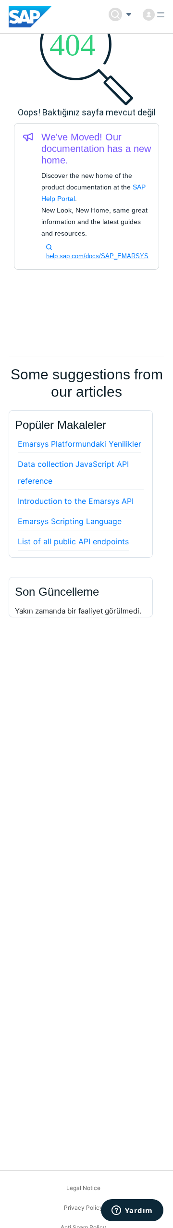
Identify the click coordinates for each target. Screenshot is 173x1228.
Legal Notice (83, 1187)
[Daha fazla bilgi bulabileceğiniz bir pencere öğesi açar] (132, 1211)
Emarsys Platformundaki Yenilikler (79, 444)
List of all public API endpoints (73, 541)
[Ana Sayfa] (30, 16)
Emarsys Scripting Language (70, 521)
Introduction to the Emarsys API (76, 501)
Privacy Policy (83, 1207)
